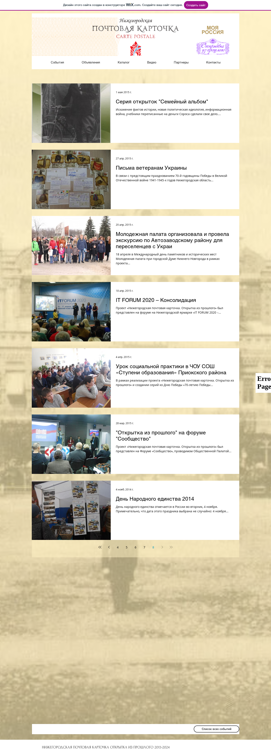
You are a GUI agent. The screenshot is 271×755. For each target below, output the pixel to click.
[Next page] (162, 547)
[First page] (100, 547)
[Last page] (171, 547)
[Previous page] (109, 547)
